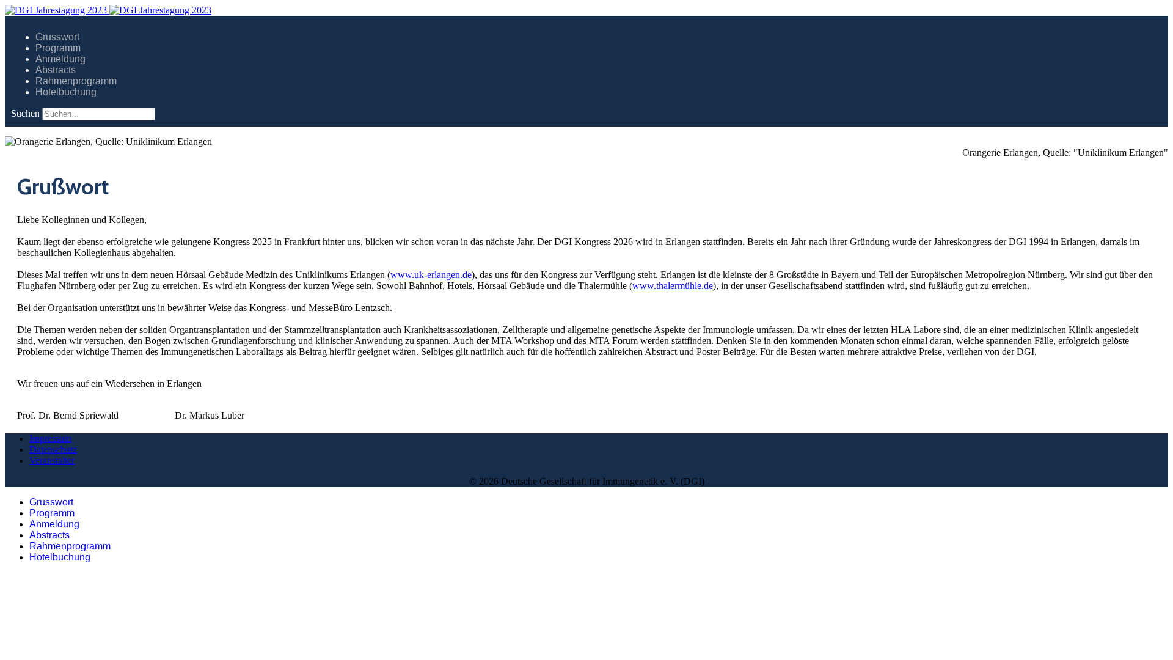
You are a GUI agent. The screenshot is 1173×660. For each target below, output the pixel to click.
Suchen (25, 113)
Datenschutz (53, 449)
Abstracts (55, 70)
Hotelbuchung (66, 92)
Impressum (50, 438)
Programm (58, 48)
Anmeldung (60, 59)
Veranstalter (52, 460)
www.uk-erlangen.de (431, 275)
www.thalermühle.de (672, 285)
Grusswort (57, 37)
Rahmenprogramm (76, 81)
